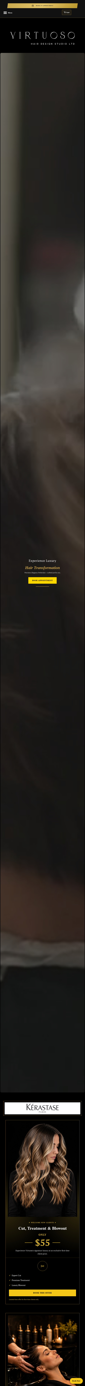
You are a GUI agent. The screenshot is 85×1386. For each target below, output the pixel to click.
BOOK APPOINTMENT (42, 580)
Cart (68, 12)
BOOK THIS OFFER (42, 1293)
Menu (10, 13)
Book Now (76, 1381)
